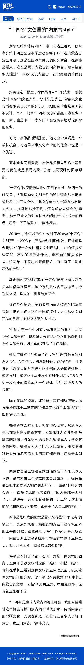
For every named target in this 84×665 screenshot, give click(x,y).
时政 (52, 18)
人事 (64, 18)
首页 (8, 19)
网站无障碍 (74, 6)
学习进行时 (25, 18)
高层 (41, 18)
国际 (75, 18)
